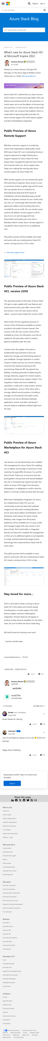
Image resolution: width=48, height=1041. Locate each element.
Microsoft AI (6, 922)
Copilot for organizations (10, 822)
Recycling (34, 1035)
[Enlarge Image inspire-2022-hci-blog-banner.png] (24, 85)
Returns (5, 859)
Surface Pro (6, 811)
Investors (5, 1012)
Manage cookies (34, 1032)
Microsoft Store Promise (9, 871)
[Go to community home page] (8, 3)
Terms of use (6, 1035)
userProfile (17, 688)
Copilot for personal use (9, 826)
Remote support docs (15, 252)
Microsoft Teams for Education (11, 893)
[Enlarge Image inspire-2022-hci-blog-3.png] (24, 576)
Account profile (7, 848)
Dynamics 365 (7, 930)
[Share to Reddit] (24, 800)
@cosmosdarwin (29, 76)
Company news (7, 1005)
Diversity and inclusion (9, 1016)
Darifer (11, 712)
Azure (4, 960)
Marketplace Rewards (9, 982)
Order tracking (7, 863)
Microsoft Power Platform (10, 938)
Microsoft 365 (7, 934)
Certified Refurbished (9, 867)
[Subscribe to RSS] (32, 800)
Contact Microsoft (15, 1032)
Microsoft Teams (7, 941)
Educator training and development (13, 904)
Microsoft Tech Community (10, 975)
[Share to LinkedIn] (12, 800)
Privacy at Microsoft (8, 1008)
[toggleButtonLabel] (44, 10)
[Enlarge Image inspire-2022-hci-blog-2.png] (24, 425)
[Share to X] (20, 800)
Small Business (7, 949)
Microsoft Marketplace (9, 979)
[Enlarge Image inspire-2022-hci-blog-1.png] (24, 269)
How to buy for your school (10, 900)
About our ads (7, 1037)
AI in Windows (7, 830)
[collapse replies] (24, 710)
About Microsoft (7, 1001)
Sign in (12, 783)
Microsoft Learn (7, 967)
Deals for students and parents (11, 908)
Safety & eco (25, 1035)
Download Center (8, 852)
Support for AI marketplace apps (12, 971)
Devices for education (9, 889)
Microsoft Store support (9, 856)
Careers (5, 997)
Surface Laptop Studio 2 (9, 818)
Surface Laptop (7, 815)
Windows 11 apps (8, 837)
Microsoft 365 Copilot (9, 945)
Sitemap (5, 1032)
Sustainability (6, 1023)
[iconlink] (7, 697)
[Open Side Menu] (3, 3)
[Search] (29, 3)
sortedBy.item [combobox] (38, 706)
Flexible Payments (8, 874)
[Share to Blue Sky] (28, 800)
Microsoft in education (9, 885)
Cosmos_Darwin (17, 62)
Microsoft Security (8, 926)
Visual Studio (6, 986)
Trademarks (16, 1035)
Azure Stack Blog (9, 10)
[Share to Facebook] (16, 800)
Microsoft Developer (8, 964)
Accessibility (6, 1020)
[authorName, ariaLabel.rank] (7, 63)
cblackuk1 (12, 731)
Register (35, 3)
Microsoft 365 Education (10, 897)
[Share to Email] (35, 800)
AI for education (7, 912)
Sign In (42, 3)
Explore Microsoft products (10, 833)
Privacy (25, 1032)
